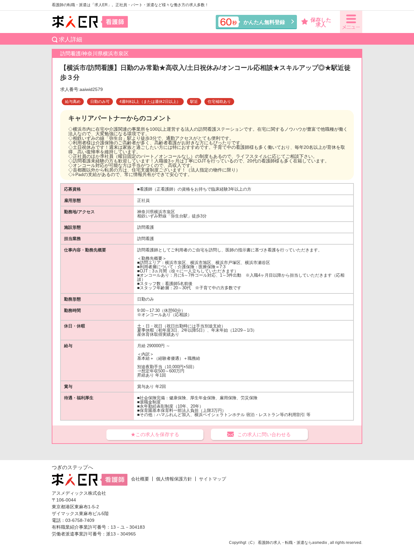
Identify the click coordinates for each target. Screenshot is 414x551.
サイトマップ (212, 478)
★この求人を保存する (155, 434)
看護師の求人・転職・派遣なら (285, 542)
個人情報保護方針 (174, 478)
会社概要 (140, 478)
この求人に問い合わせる (264, 434)
